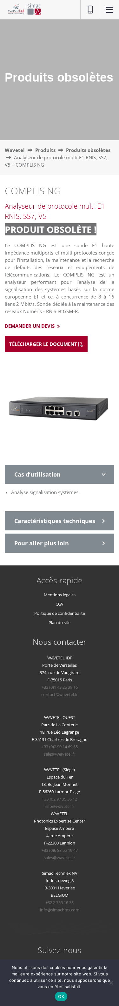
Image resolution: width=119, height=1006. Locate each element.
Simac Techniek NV (59, 873)
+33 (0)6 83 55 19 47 (60, 850)
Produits (45, 150)
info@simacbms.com (59, 910)
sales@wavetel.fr (59, 754)
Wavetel (15, 150)
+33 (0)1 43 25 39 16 (60, 687)
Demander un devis (30, 326)
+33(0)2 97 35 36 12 (59, 799)
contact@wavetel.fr (59, 694)
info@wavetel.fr (59, 806)
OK (61, 996)
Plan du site (59, 622)
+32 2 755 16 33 (59, 902)
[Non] (111, 983)
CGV (59, 604)
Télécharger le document (43, 344)
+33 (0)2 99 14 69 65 (60, 747)
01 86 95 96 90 (87, 9)
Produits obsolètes (88, 150)
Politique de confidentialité (59, 613)
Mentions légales (60, 595)
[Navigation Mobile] (109, 10)
